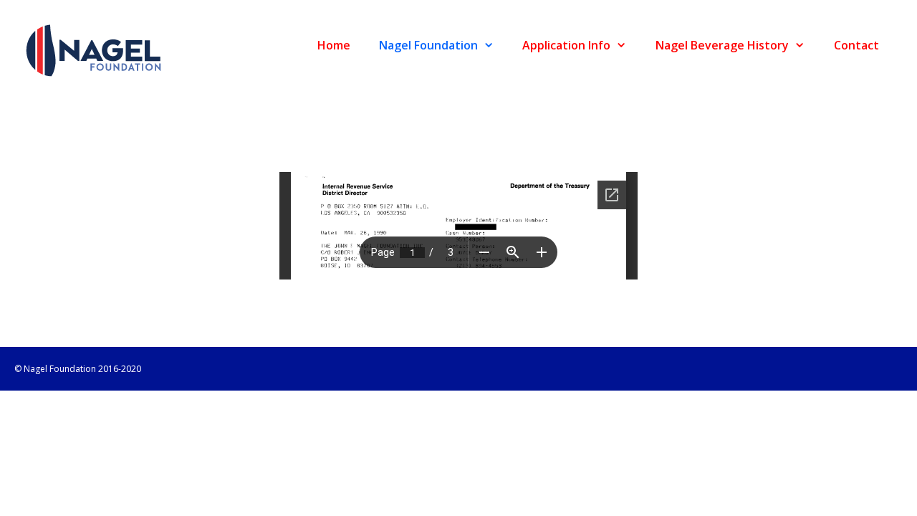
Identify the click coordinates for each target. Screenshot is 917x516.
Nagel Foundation (428, 45)
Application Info (566, 45)
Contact (856, 45)
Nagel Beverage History (722, 45)
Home (333, 45)
